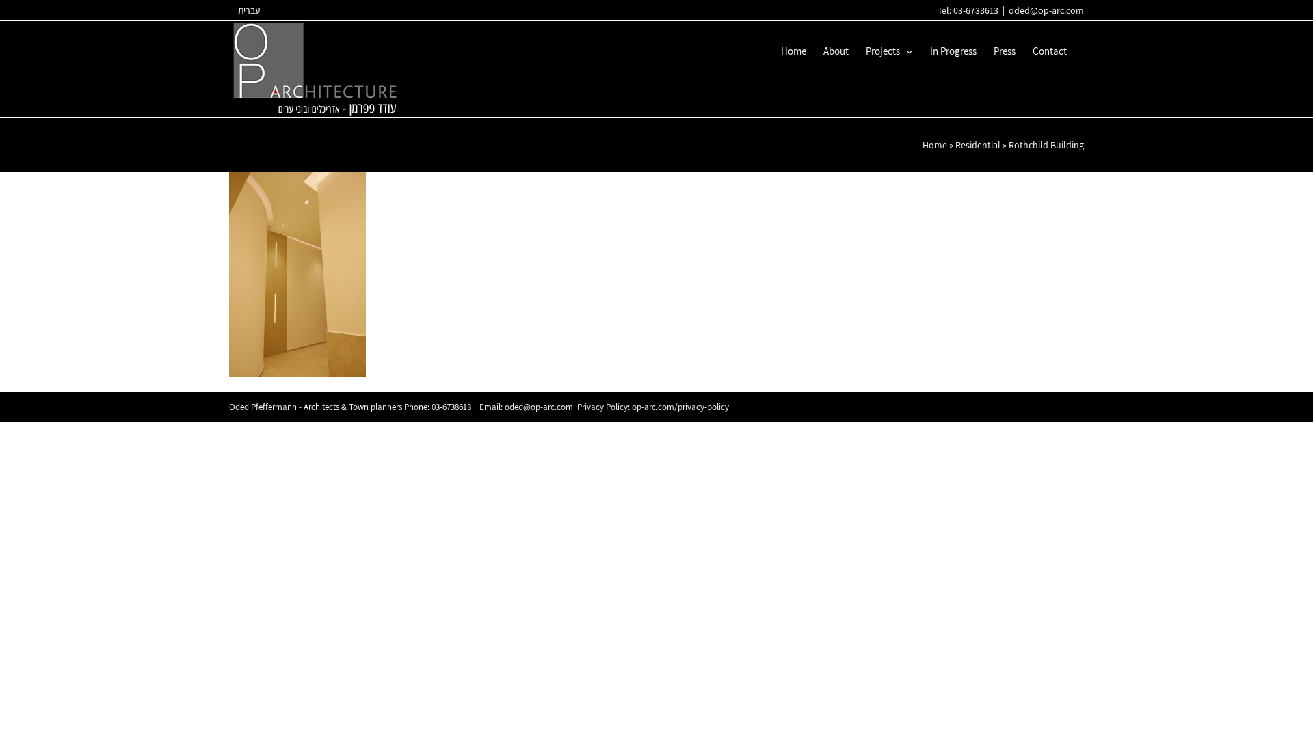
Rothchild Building (1046, 145)
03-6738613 (451, 407)
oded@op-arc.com (1046, 10)
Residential (977, 145)
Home (935, 145)
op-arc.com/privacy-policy (680, 407)
